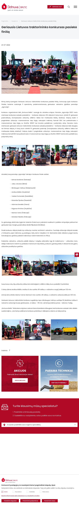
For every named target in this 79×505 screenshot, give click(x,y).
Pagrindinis (4, 21)
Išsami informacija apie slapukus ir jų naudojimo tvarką (20, 496)
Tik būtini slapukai (10, 501)
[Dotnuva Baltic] (14, 6)
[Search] (69, 7)
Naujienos (15, 21)
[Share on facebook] (9, 350)
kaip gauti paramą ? (59, 383)
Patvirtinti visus (49, 501)
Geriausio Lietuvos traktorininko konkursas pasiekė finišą (38, 21)
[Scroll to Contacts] (77, 254)
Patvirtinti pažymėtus (30, 501)
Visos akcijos (20, 380)
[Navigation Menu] (75, 7)
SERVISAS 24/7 (57, 7)
